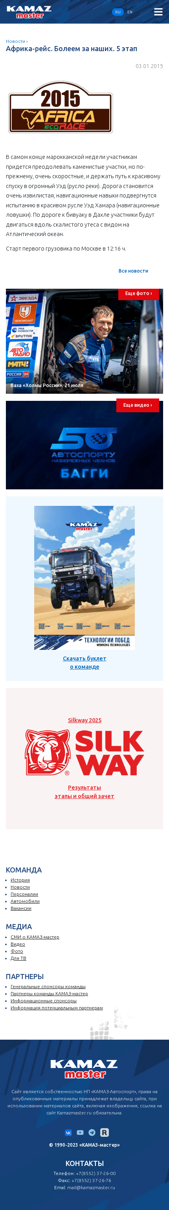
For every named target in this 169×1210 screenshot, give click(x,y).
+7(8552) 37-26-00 (96, 1173)
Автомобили (25, 901)
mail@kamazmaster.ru (91, 1187)
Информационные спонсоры (44, 1000)
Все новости (133, 270)
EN (129, 12)
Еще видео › (137, 405)
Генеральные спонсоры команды (48, 986)
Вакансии (21, 908)
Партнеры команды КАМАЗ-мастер (49, 993)
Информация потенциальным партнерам (57, 1007)
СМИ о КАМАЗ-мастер (35, 936)
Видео (18, 943)
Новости (15, 41)
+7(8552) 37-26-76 (91, 1180)
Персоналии (24, 893)
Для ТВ (18, 958)
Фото (17, 951)
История (20, 879)
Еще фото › (138, 293)
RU (118, 12)
